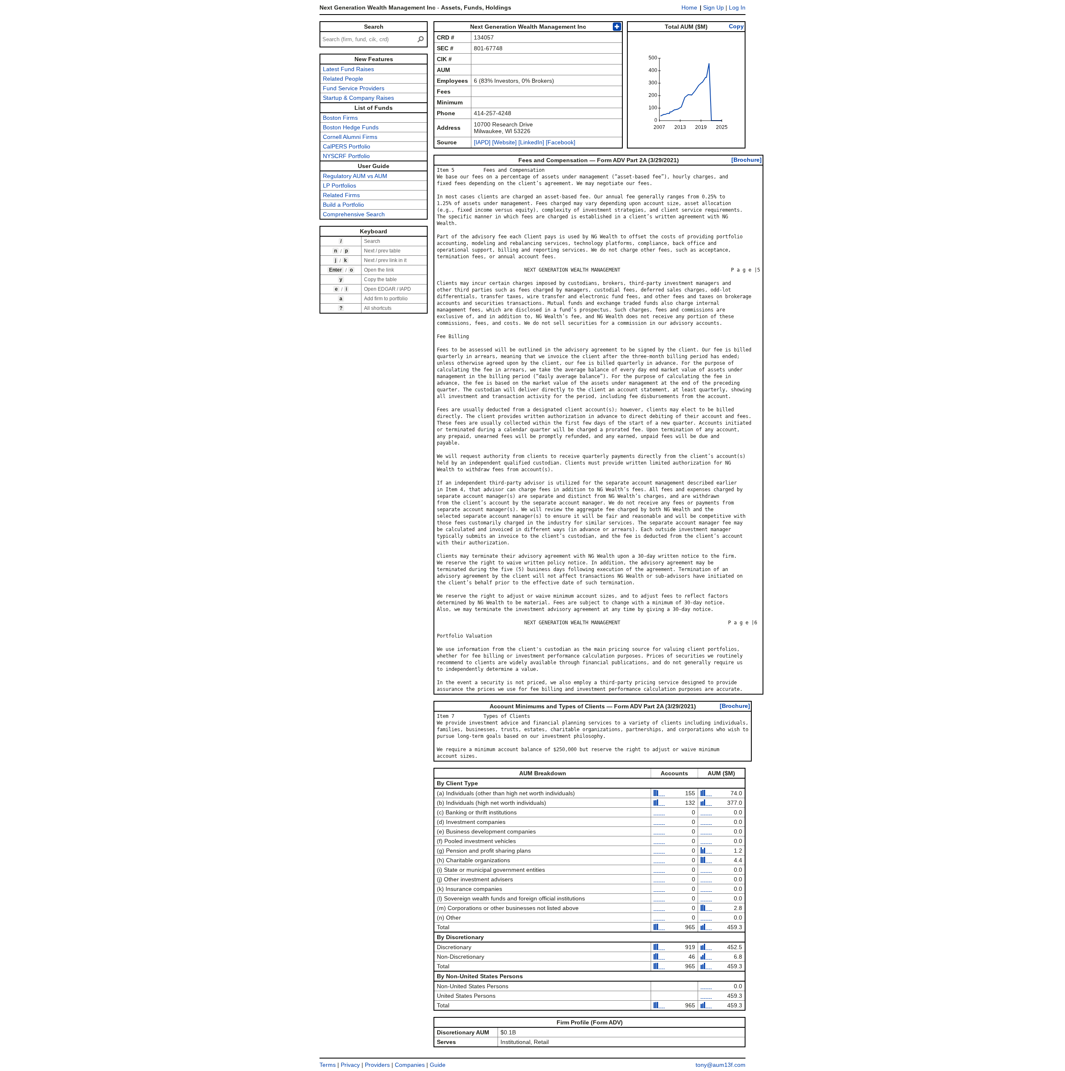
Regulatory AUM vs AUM (355, 176)
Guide (438, 1064)
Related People (343, 78)
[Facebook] (559, 142)
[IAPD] (482, 142)
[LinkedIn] (530, 142)
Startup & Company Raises (358, 97)
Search (374, 26)
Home (689, 7)
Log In (737, 7)
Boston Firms (340, 117)
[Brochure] (746, 159)
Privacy (350, 1064)
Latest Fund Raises (348, 69)
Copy (736, 26)
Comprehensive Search (354, 214)
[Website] (504, 142)
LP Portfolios (339, 185)
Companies (410, 1064)
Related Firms (341, 195)
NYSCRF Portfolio (346, 156)
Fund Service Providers (353, 88)
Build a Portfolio (343, 204)
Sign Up (713, 7)
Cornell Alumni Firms (350, 137)
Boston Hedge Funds (351, 127)
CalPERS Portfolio (346, 146)
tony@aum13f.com (721, 1064)
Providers (377, 1064)
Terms (328, 1064)
